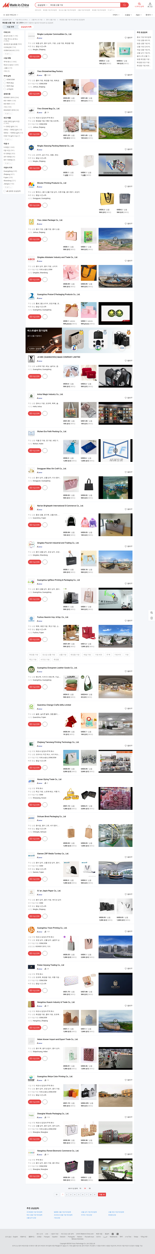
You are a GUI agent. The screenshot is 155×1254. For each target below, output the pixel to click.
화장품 (56, 659)
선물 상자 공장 (31, 1218)
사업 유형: (31, 118)
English (15, 1237)
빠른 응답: (31, 46)
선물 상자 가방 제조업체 (146, 53)
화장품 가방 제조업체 (50, 10)
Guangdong (10, 171)
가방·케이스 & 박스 (11, 40)
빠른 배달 (10, 86)
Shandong (10, 180)
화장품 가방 (33, 654)
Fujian (8, 177)
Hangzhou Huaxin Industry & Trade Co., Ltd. (56, 1002)
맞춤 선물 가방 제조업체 (146, 43)
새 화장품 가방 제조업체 (34, 1212)
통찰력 (107, 1234)
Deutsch (62, 1237)
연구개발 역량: (33, 83)
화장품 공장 (112, 1215)
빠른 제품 (99, 1234)
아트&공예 (10, 47)
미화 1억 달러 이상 (12, 136)
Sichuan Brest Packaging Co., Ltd (51, 816)
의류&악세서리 (11, 50)
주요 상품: (31, 43)
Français (47, 1237)
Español (55, 1237)
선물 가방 (62, 654)
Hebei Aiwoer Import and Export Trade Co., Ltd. (57, 1039)
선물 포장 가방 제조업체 (116, 1212)
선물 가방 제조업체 (84, 10)
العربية (105, 1237)
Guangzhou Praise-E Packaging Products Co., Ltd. (58, 294)
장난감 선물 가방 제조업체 (67, 10)
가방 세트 (98, 654)
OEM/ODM (10, 79)
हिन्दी (121, 1237)
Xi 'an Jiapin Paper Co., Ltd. (49, 890)
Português (71, 1237)
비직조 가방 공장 (86, 1215)
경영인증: (31, 946)
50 (90, 1188)
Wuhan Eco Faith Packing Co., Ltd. (52, 431)
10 (80, 1188)
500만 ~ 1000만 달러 (13, 133)
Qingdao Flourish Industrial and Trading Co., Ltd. (58, 542)
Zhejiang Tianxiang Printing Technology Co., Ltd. (58, 742)
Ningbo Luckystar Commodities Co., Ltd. (54, 34)
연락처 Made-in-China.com (85, 1234)
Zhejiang (9, 174)
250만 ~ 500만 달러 (13, 129)
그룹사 (8, 68)
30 (85, 1188)
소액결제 (9, 89)
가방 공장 (57, 1218)
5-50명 (9, 147)
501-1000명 (9, 160)
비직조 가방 (45, 659)
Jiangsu (9, 184)
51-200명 (9, 153)
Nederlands (113, 1237)
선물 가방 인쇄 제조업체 (146, 46)
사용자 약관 (54, 1234)
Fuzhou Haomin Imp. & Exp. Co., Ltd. (53, 617)
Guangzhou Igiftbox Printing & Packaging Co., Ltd (58, 580)
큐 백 (108, 654)
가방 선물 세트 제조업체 (146, 40)
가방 (126, 654)
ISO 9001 (9, 104)
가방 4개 (117, 654)
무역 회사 (10, 61)
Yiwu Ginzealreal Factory (50, 71)
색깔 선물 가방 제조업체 (146, 50)
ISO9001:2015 (11, 97)
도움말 (127, 15)
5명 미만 (9, 150)
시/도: (30, 49)
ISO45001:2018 (11, 110)
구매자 (115, 15)
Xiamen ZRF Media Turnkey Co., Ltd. (53, 853)
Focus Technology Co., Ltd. (80, 1243)
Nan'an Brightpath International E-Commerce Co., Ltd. (60, 505)
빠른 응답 (10, 83)
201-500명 (9, 156)
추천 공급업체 (142, 32)
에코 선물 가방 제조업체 (34, 1215)
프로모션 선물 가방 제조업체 (63, 1215)
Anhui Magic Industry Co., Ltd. (50, 394)
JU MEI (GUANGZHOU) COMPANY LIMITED (58, 357)
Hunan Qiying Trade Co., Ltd (49, 779)
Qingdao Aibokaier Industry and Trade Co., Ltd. (57, 257)
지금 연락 (35, 56)
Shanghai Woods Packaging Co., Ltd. (53, 1113)
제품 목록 (10, 27)
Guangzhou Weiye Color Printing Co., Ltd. (55, 1076)
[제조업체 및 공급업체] (15, 5)
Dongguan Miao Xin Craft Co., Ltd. (51, 468)
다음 (100, 1194)
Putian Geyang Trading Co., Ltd (50, 965)
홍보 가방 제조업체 (144, 37)
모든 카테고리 (11, 15)
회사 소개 (40, 1234)
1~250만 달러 (11, 126)
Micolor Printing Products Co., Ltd (51, 183)
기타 (7, 71)
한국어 (98, 1237)
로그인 (150, 6)
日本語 (39, 1237)
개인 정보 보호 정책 (67, 1234)
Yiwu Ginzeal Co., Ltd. (48, 108)
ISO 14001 (10, 100)
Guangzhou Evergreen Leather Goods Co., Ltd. (57, 667)
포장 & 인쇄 (11, 36)
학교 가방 (32, 659)
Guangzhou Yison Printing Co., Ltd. (52, 928)
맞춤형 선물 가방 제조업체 (62, 1212)
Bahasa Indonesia (77, 1239)
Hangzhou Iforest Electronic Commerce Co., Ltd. (58, 1150)
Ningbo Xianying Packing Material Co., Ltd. (55, 145)
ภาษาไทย (128, 1237)
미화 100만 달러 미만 (11, 122)
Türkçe (136, 1237)
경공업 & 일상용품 (13, 44)
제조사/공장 (11, 65)
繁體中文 (32, 1237)
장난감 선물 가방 (48, 654)
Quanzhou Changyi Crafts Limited (54, 705)
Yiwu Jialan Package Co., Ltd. (50, 220)
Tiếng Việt (144, 1237)
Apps (138, 15)
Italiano (79, 1237)
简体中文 (23, 1237)
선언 (46, 1234)
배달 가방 (87, 654)
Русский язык (89, 1237)
